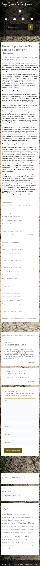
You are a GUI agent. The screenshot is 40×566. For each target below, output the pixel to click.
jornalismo (31, 529)
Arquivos (6, 491)
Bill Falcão (9, 343)
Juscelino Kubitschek (7, 536)
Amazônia (16, 514)
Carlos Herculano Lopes (27, 517)
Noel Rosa (18, 542)
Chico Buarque (13, 520)
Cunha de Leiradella (12, 371)
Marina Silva (16, 539)
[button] (20, 11)
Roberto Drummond (27, 546)
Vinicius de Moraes (8, 549)
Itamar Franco (5, 529)
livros (22, 536)
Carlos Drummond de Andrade (11, 517)
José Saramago (6, 532)
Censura (4, 520)
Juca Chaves (27, 532)
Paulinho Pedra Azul (15, 546)
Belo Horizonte (23, 514)
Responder (32, 362)
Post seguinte (20, 329)
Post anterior (20, 325)
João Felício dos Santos (17, 532)
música (13, 542)
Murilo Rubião (6, 543)
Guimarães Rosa (14, 526)
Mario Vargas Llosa (24, 539)
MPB (31, 540)
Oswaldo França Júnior (28, 542)
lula (27, 536)
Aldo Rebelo (7, 514)
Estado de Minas (26, 523)
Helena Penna (23, 526)
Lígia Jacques (7, 540)
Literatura (17, 537)
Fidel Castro (5, 526)
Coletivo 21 (22, 520)
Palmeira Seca (5, 546)
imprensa (30, 526)
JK (11, 529)
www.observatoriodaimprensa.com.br (20, 318)
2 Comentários (7, 57)
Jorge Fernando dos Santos (20, 529)
